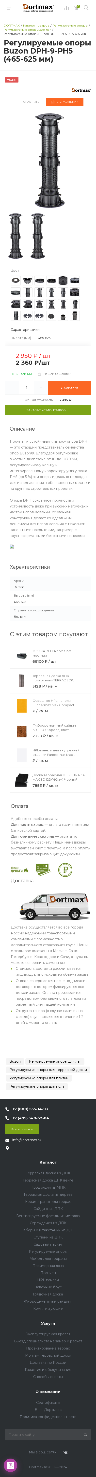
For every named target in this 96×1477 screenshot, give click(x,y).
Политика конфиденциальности (48, 1417)
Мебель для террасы (48, 1258)
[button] (85, 161)
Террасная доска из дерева (48, 1194)
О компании (48, 1391)
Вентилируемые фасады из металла (48, 1216)
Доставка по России (48, 1362)
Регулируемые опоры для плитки (38, 1078)
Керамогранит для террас (48, 1201)
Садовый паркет (48, 1244)
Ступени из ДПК (48, 1237)
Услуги (48, 1323)
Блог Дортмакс (48, 1409)
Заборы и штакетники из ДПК (48, 1230)
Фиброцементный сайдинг (48, 1301)
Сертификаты (48, 1402)
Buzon (15, 1061)
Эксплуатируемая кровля (48, 1334)
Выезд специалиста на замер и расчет (48, 1341)
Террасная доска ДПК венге (48, 1180)
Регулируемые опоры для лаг (55, 1061)
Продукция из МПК (48, 1187)
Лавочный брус (48, 1287)
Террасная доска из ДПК (48, 1173)
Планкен (48, 1273)
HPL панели (48, 1280)
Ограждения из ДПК (48, 1223)
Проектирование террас (48, 1348)
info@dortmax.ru (26, 1140)
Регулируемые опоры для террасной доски (48, 1070)
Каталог (48, 1162)
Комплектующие (48, 1308)
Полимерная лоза (48, 1266)
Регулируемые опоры (48, 1251)
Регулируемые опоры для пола (36, 1086)
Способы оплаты (48, 1377)
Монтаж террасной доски (48, 1355)
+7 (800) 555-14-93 (30, 1109)
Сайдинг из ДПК (48, 1209)
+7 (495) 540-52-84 (30, 1118)
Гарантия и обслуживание (48, 1369)
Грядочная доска (48, 1294)
